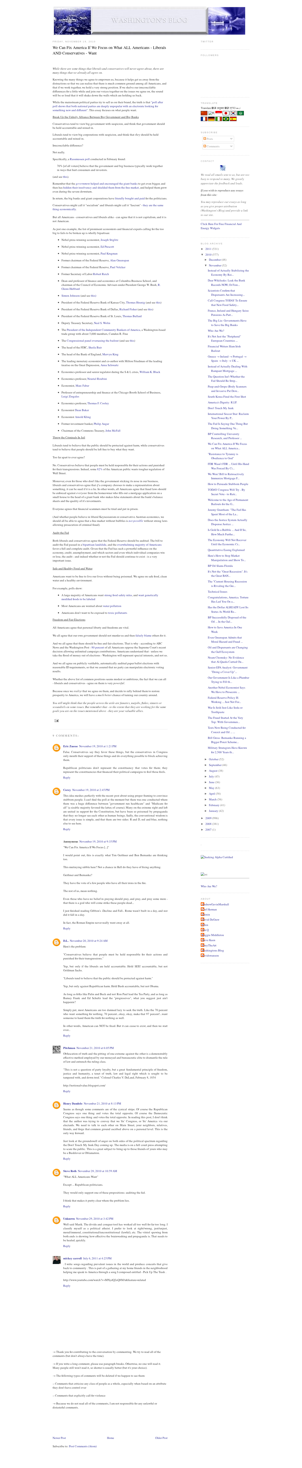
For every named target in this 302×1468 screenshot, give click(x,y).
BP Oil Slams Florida (220, 566)
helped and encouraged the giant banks (107, 183)
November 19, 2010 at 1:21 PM (98, 746)
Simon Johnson (70, 296)
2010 (208, 255)
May (212, 788)
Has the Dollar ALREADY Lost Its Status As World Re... (228, 609)
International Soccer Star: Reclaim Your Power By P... (228, 416)
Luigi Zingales (70, 396)
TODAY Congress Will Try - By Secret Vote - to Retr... (226, 492)
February (214, 805)
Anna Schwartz (110, 365)
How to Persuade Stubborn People (228, 484)
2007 (208, 829)
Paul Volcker (117, 267)
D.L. (66, 940)
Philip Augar (101, 424)
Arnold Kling (83, 417)
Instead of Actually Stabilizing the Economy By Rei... (228, 272)
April (212, 794)
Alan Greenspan (119, 260)
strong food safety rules (118, 595)
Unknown (69, 1218)
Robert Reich (101, 274)
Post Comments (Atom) (83, 1446)
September (215, 765)
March (213, 799)
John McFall (112, 431)
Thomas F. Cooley (98, 403)
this (65, 177)
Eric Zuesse (70, 746)
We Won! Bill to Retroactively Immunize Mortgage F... (226, 476)
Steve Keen (208, 940)
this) (93, 296)
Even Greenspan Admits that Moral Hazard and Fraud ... (225, 639)
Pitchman (69, 1048)
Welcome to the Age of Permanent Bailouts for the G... (228, 502)
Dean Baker (82, 410)
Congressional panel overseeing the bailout (93, 341)
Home (110, 1438)
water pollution (112, 606)
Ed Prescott (107, 247)
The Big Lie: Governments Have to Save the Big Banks (227, 322)
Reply (67, 777)
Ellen (205, 925)
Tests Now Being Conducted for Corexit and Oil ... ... (227, 730)
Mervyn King (110, 354)
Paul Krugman (109, 253)
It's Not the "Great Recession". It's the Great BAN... (227, 573)
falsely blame (143, 635)
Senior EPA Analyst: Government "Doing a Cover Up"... (228, 669)
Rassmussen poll (80, 159)
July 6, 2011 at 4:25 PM (97, 1258)
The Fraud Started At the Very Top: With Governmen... (225, 720)
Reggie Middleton (213, 935)
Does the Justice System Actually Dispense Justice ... (227, 522)
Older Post (161, 1438)
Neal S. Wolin (102, 323)
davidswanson (210, 955)
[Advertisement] (133, 1422)
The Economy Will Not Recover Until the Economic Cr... (227, 542)
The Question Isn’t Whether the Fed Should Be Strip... (226, 378)
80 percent (98, 647)
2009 (208, 818)
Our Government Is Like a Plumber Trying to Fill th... (228, 680)
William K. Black (150, 372)
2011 (208, 249)
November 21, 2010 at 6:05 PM (95, 1048)
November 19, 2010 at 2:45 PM (91, 790)
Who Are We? (216, 331)
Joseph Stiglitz (109, 240)
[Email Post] (56, 720)
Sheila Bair (95, 347)
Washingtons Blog (213, 950)
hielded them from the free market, (119, 187)
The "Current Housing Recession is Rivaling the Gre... (227, 583)
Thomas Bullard (132, 316)
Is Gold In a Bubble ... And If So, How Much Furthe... (227, 532)
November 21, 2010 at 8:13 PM (102, 1103)
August (213, 771)
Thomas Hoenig (135, 302)
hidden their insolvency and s (81, 187)
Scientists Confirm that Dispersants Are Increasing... (226, 292)
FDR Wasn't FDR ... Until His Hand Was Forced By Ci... (228, 466)
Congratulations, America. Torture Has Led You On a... (228, 599)
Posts (209, 139)
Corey (67, 790)
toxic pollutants (117, 613)
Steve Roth (69, 1171)
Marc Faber (82, 386)
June (212, 782)
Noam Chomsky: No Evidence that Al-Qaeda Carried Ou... (226, 659)
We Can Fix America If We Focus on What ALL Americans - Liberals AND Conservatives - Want (109, 50)
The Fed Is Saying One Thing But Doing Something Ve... (228, 426)
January (214, 811)
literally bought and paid (130, 198)
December (215, 260)
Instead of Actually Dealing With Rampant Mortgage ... (227, 368)
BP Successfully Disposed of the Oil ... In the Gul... (227, 619)
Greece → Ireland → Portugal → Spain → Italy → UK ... (227, 358)
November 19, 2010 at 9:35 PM (98, 841)
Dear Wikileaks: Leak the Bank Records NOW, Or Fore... (226, 282)
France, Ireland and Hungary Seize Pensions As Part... (228, 313)
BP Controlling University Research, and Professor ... (225, 436)
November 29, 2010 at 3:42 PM (94, 1219)
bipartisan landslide (94, 545)
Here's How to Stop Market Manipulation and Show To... (227, 558)
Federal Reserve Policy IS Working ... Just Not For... (224, 700)
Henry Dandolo (72, 1103)
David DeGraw (210, 919)
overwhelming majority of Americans (139, 545)
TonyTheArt (209, 945)
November (215, 265)
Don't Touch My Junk (221, 408)
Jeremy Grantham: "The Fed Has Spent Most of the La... (227, 512)
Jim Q (205, 930)
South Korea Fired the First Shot (227, 397)
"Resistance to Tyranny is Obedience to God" (223, 456)
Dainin (206, 914)
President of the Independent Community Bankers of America (103, 330)
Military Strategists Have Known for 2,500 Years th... (227, 750)
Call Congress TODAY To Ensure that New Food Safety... (227, 302)
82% (100, 469)
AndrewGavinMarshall (215, 904)
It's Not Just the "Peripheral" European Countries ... (224, 338)
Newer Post (59, 1438)
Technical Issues (217, 592)
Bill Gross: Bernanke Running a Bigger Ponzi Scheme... (227, 740)
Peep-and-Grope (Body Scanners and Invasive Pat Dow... (227, 388)
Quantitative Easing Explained (226, 550)
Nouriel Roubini (97, 379)
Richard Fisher (128, 309)
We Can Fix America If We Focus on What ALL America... (227, 446)
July (212, 776)
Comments (213, 146)
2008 (208, 824)
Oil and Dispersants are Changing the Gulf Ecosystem (228, 649)
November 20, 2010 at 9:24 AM (89, 941)
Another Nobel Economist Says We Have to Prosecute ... (226, 689)
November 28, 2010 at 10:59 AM (97, 1171)
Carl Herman (209, 909)
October (214, 759)
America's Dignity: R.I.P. (222, 402)
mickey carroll (72, 1258)
